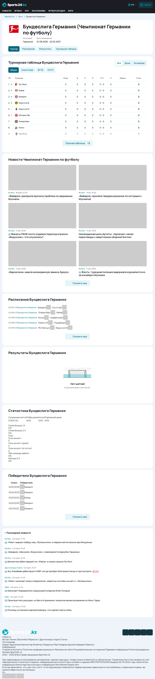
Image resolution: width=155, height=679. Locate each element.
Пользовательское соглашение (89, 649)
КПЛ (27, 11)
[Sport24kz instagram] (150, 632)
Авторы (6, 652)
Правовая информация (117, 649)
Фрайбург (23, 133)
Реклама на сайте (64, 649)
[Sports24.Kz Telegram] (132, 632)
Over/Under (27, 70)
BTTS (40, 70)
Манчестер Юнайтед (31, 644)
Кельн (21, 127)
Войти (148, 4)
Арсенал (72, 644)
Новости (6, 11)
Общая (13, 70)
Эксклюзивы (38, 11)
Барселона (15, 644)
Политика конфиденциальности (38, 649)
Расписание (28, 48)
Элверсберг (24, 121)
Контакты (17, 649)
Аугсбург (23, 84)
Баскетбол (22, 639)
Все (119, 63)
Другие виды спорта (50, 639)
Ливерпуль (48, 644)
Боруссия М (24, 109)
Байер (21, 90)
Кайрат (5, 644)
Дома (127, 63)
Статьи (63, 639)
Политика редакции (139, 649)
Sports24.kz (10, 16)
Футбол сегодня (56, 11)
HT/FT (51, 70)
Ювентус (90, 644)
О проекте (7, 649)
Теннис (13, 639)
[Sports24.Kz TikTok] (144, 632)
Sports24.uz (16, 652)
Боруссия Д (24, 103)
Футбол (18, 11)
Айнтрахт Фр (24, 115)
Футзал (5, 639)
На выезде (139, 63)
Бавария (22, 96)
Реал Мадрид (60, 644)
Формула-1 (33, 639)
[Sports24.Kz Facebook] (125, 632)
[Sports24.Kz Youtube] (138, 632)
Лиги (70, 11)
